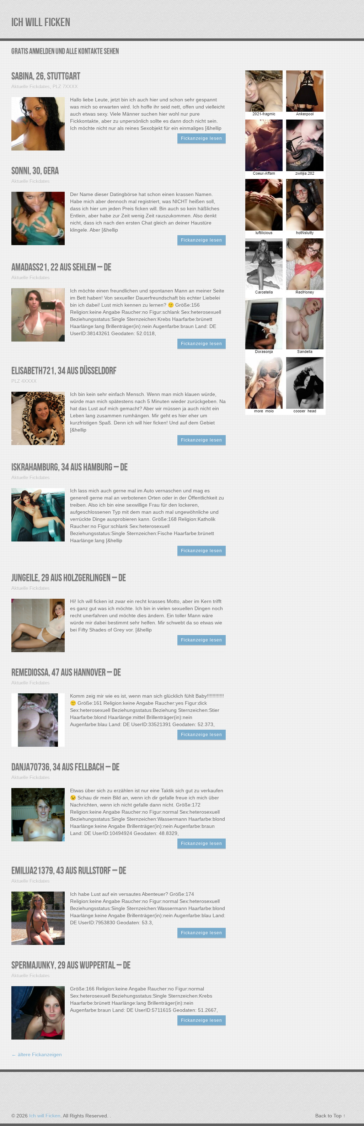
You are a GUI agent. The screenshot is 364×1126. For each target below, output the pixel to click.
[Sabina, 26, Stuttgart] (38, 123)
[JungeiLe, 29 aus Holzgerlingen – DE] (38, 625)
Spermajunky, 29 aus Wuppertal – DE (70, 965)
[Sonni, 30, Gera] (38, 218)
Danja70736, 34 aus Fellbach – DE (65, 767)
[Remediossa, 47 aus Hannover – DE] (38, 719)
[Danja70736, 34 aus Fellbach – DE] (38, 814)
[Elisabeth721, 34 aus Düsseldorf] (38, 418)
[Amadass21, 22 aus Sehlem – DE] (38, 314)
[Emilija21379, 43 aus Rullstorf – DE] (38, 917)
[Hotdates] (285, 410)
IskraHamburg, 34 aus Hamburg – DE (69, 467)
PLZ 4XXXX (24, 381)
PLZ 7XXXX (65, 86)
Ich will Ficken (40, 22)
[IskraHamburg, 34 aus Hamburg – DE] (38, 514)
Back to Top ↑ (330, 1116)
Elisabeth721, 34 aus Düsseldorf (64, 371)
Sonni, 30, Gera (35, 171)
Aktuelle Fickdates (30, 86)
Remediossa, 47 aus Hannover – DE (66, 672)
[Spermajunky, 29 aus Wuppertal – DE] (38, 1012)
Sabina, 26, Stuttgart (45, 76)
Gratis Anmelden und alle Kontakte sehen (65, 51)
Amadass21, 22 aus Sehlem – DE (61, 267)
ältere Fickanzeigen (36, 1054)
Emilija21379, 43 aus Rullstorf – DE (68, 871)
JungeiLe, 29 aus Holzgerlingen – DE (68, 578)
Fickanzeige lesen (201, 138)
